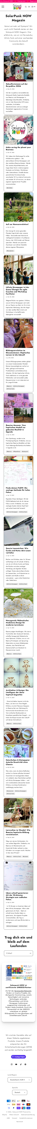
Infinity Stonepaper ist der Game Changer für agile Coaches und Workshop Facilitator (17, 290)
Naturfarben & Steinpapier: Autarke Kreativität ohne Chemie (18, 762)
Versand (14, 1118)
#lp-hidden (9, 188)
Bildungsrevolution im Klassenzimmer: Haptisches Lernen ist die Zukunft (18, 352)
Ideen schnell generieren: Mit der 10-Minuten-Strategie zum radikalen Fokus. (17, 896)
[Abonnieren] (30, 953)
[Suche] (26, 7)
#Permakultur (10, 251)
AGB (8, 1118)
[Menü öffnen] (3, 7)
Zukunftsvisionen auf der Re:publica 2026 (17, 85)
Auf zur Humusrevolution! (17, 224)
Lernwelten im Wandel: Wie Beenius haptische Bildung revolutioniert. (18, 832)
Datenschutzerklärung (28, 1115)
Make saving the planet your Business (18, 148)
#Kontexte (25, 856)
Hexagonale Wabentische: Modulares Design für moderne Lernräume (17, 622)
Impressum (19, 1121)
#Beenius (9, 386)
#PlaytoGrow (17, 451)
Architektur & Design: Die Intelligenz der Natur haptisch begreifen (17, 692)
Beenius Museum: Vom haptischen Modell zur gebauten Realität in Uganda (16, 428)
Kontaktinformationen (26, 1118)
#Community (10, 791)
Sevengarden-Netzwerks (22, 991)
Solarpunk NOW (17, 1112)
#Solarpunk (25, 451)
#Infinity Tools (10, 389)
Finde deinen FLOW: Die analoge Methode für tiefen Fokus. (18, 490)
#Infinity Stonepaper (19, 386)
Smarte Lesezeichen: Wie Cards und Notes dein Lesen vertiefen (18, 550)
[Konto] (29, 7)
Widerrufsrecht (14, 1115)
